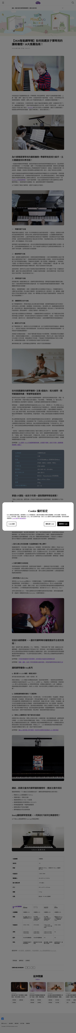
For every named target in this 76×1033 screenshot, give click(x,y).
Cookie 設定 (11, 524)
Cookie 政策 (15, 518)
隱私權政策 (23, 518)
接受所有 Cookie (63, 524)
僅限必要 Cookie (50, 524)
